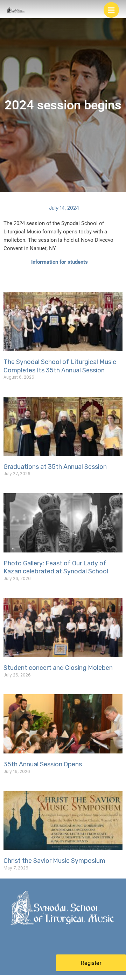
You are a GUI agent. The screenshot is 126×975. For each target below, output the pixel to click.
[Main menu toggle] (111, 10)
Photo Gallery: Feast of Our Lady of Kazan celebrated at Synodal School (56, 567)
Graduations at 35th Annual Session (55, 467)
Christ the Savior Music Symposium (54, 861)
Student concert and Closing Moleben (58, 668)
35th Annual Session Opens (43, 764)
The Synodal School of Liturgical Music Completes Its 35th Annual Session (60, 366)
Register (91, 962)
